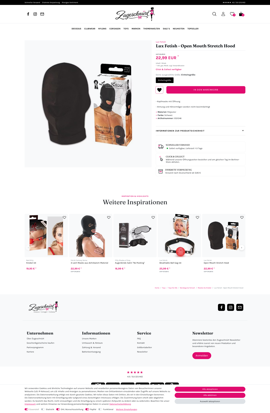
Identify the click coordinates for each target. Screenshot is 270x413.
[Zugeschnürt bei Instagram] (35, 14)
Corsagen (115, 28)
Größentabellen (144, 347)
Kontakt (141, 343)
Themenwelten (151, 28)
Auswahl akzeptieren (210, 401)
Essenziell (34, 409)
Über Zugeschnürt (35, 338)
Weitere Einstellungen (126, 409)
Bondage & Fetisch (187, 288)
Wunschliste (159, 90)
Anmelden (202, 355)
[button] (223, 14)
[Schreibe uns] (42, 14)
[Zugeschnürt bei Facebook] (28, 14)
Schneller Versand (178, 145)
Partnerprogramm (35, 347)
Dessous (76, 28)
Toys (126, 28)
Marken (136, 28)
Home (157, 288)
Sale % (166, 28)
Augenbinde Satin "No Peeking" (130, 263)
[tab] (200, 130)
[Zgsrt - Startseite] (44, 307)
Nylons (102, 28)
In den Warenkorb (206, 89)
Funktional (108, 409)
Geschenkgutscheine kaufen (40, 343)
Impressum (30, 404)
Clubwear (89, 28)
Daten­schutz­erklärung (120, 404)
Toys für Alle (172, 288)
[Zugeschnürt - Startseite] (135, 14)
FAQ (139, 338)
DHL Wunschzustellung (72, 409)
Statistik (50, 409)
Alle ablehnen (210, 395)
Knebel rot (31, 263)
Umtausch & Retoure (92, 343)
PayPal (93, 409)
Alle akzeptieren (210, 389)
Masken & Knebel (204, 288)
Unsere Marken (89, 338)
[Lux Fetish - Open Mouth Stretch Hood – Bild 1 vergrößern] (88, 103)
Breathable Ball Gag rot (170, 263)
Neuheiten (178, 28)
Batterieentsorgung (91, 351)
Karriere (30, 351)
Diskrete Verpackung (178, 169)
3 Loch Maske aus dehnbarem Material (89, 263)
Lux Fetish (161, 42)
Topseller (193, 28)
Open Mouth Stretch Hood (216, 263)
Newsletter (142, 351)
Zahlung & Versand (91, 347)
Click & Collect (175, 156)
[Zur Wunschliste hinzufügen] (64, 217)
